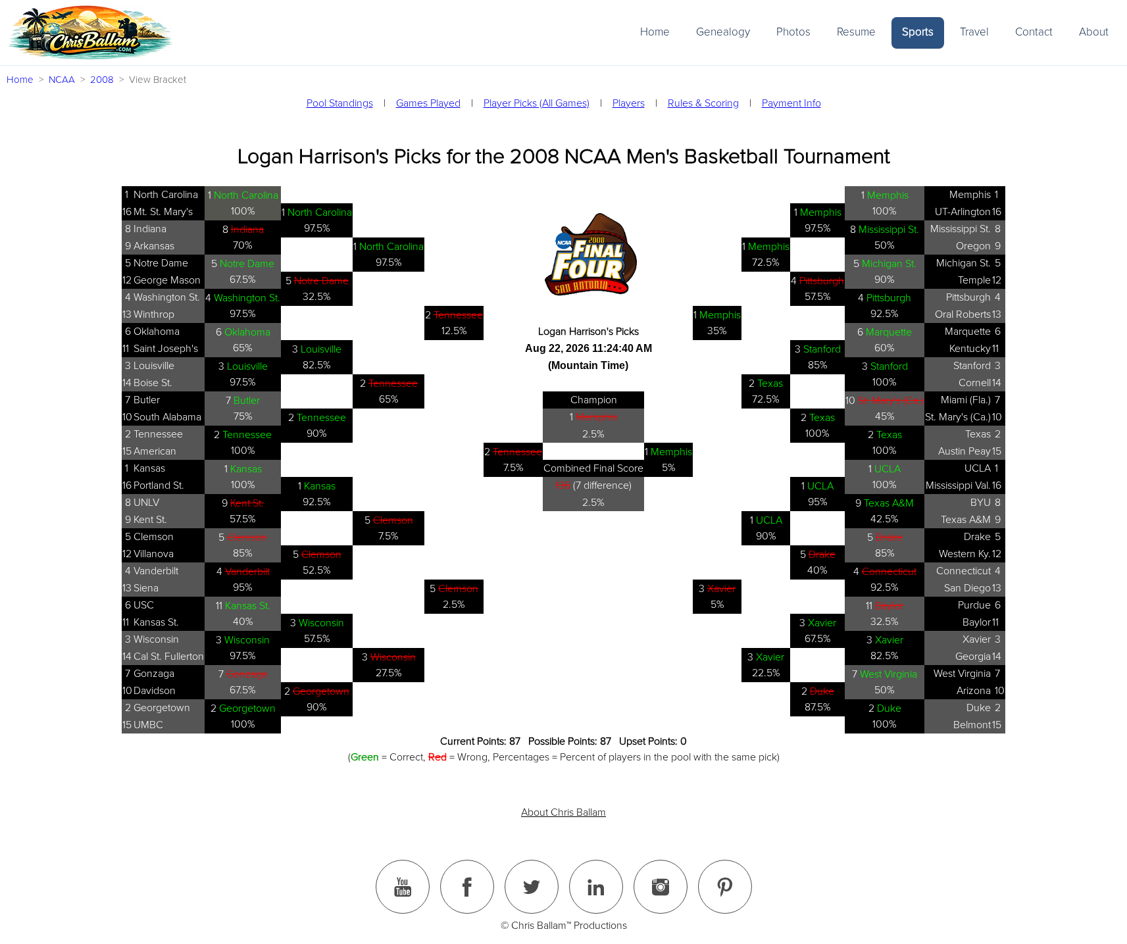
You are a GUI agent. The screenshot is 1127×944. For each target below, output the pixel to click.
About (1094, 32)
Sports (918, 32)
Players (629, 103)
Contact (1034, 32)
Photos (793, 32)
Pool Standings (340, 103)
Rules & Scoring (703, 103)
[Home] (90, 32)
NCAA (62, 80)
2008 (102, 80)
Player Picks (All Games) (536, 103)
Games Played (428, 103)
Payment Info (791, 103)
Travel (974, 32)
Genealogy (723, 32)
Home (655, 32)
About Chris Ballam (563, 812)
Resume (856, 32)
